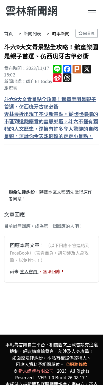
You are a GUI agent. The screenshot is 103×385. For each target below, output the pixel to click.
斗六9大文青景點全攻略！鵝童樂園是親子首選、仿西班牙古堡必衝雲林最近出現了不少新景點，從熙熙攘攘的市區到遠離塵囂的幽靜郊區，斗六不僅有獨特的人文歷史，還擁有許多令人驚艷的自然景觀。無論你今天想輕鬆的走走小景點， (51, 117)
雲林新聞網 (31, 10)
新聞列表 (32, 33)
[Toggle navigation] (92, 10)
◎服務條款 (76, 364)
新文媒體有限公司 (36, 370)
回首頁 (88, 33)
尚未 (15, 271)
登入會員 (29, 271)
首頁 (8, 33)
